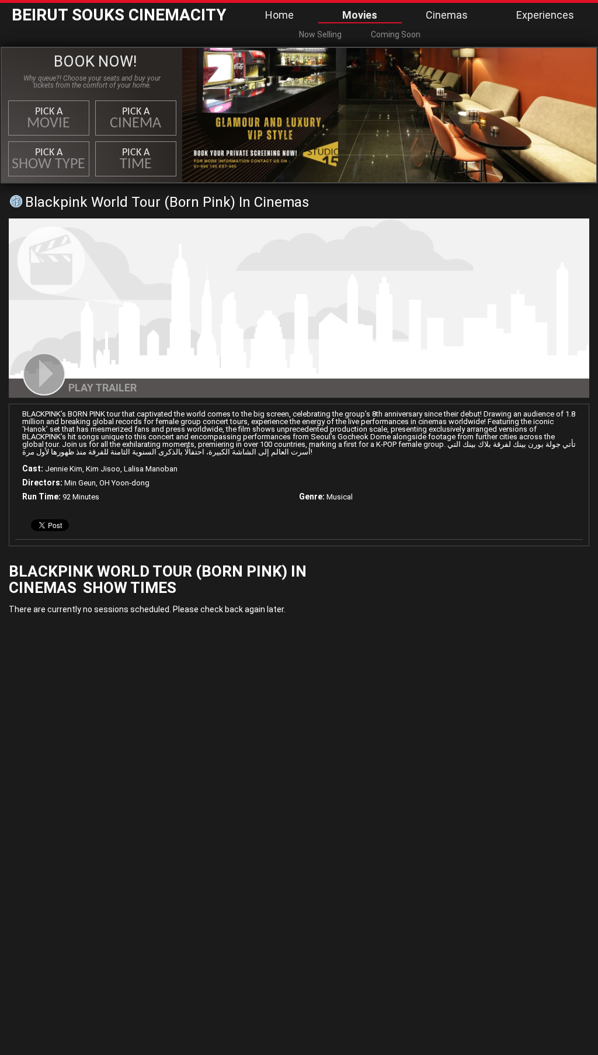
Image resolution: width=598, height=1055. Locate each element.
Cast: (32, 468)
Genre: (312, 496)
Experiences (545, 15)
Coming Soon (395, 34)
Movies (359, 15)
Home (279, 15)
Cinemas (447, 15)
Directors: (42, 482)
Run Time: (41, 496)
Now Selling (320, 34)
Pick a (48, 118)
